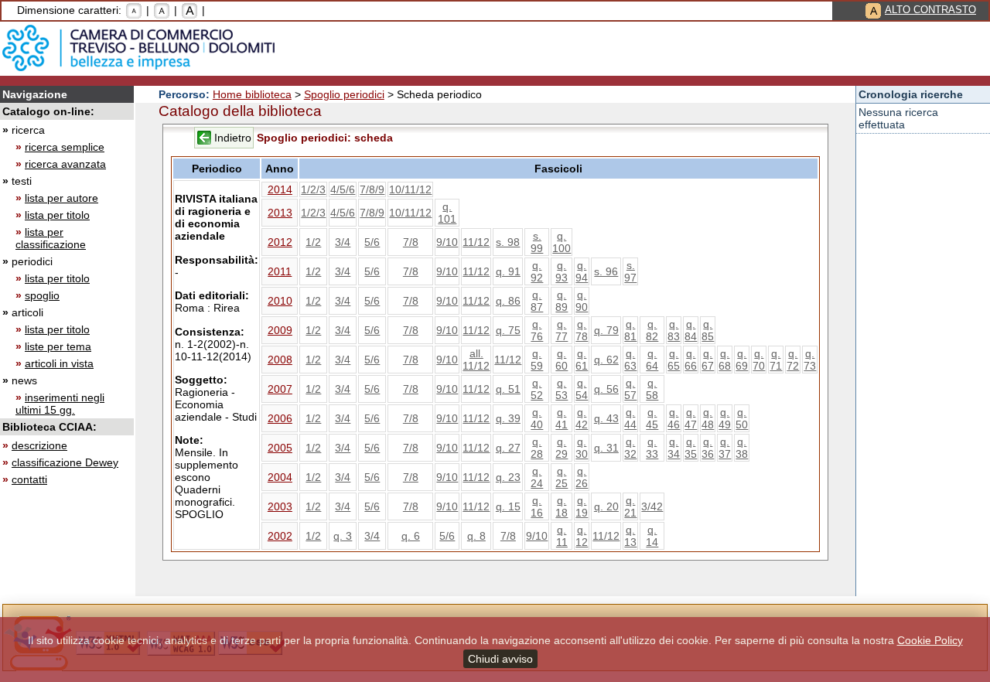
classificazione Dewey (65, 462)
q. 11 (562, 535)
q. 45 (652, 418)
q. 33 (652, 447)
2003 (280, 506)
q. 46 (673, 418)
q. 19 (581, 506)
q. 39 (508, 418)
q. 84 (690, 330)
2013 (280, 212)
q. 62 (606, 359)
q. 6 (410, 536)
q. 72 (793, 359)
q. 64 (652, 359)
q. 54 (581, 389)
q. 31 (606, 448)
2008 (280, 359)
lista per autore (61, 198)
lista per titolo (57, 215)
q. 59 (537, 359)
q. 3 (342, 536)
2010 (280, 301)
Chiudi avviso (500, 659)
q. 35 (690, 447)
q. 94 (581, 271)
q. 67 (708, 359)
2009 (280, 330)
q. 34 (673, 447)
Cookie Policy (930, 640)
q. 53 (561, 389)
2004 (280, 477)
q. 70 (759, 359)
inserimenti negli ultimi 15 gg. (59, 403)
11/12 (476, 242)
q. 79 (606, 330)
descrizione (39, 445)
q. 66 (690, 359)
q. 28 (537, 447)
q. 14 (652, 535)
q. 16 (537, 506)
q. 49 (725, 418)
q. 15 (508, 506)
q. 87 (537, 300)
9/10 (447, 242)
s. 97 (630, 271)
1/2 (313, 242)
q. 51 (508, 389)
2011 (280, 271)
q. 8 (476, 536)
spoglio (42, 295)
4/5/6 (342, 189)
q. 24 (537, 477)
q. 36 (708, 447)
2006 (280, 418)
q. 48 (708, 418)
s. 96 (606, 271)
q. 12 (581, 535)
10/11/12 (410, 189)
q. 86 (508, 301)
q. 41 (561, 418)
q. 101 (447, 212)
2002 (280, 536)
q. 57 (630, 389)
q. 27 (508, 448)
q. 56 (606, 389)
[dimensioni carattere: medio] (161, 10)
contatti (29, 479)
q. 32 (630, 447)
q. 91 (508, 271)
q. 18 (561, 506)
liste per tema (58, 346)
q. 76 (537, 330)
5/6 (372, 242)
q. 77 (561, 330)
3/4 (342, 242)
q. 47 (690, 418)
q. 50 (742, 418)
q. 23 (508, 477)
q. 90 (581, 300)
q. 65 (673, 359)
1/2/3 (313, 189)
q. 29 (561, 447)
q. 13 (630, 535)
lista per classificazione (50, 238)
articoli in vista (59, 363)
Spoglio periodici (344, 94)
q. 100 (561, 242)
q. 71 (776, 359)
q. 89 (561, 300)
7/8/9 (372, 189)
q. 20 (606, 506)
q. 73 (810, 359)
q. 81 (630, 330)
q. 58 (652, 389)
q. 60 (561, 359)
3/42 (652, 506)
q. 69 (742, 359)
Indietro (232, 137)
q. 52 (537, 389)
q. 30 (581, 447)
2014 (280, 189)
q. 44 (630, 418)
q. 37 (725, 447)
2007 (280, 389)
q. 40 (537, 418)
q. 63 (630, 359)
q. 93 (561, 271)
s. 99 (537, 242)
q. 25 (561, 477)
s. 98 (508, 242)
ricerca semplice (64, 147)
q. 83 (673, 330)
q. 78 (581, 330)
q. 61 (581, 359)
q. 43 (606, 418)
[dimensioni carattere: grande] (189, 10)
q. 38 (742, 447)
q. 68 (725, 359)
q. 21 (630, 506)
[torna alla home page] (138, 48)
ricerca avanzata (65, 164)
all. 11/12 (476, 359)
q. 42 (581, 418)
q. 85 (708, 330)
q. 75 (508, 330)
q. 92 (537, 271)
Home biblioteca (252, 94)
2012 (280, 242)
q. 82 (652, 330)
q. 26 (581, 477)
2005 (280, 448)
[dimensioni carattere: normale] (134, 10)
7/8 (410, 242)
